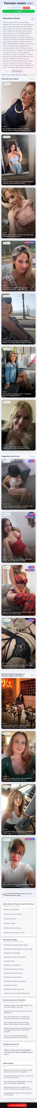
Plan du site (25, 1102)
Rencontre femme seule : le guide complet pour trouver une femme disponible (18, 1071)
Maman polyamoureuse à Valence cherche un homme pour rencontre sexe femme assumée (18, 1030)
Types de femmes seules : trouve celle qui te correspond (18, 1094)
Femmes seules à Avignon (12, 928)
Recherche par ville (16, 7)
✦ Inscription (18, 11)
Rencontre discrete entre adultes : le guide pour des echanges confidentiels (18, 1082)
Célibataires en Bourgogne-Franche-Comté (18, 949)
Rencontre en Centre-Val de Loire (15, 957)
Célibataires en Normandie (12, 977)
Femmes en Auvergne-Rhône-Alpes (16, 945)
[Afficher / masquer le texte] (32, 18)
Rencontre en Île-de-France (13, 973)
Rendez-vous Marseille (11, 909)
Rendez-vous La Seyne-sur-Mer (14, 933)
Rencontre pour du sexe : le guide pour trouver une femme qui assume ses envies (18, 1088)
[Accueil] (8, 8)
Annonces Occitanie (10, 985)
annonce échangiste (24, 1050)
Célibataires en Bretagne (12, 953)
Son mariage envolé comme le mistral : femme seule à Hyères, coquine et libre (17, 1023)
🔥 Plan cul (26, 7)
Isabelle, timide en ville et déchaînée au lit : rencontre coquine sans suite (18, 1006)
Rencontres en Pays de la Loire (14, 989)
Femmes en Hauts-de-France (13, 969)
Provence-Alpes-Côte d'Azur (14, 75)
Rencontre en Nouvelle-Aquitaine (15, 981)
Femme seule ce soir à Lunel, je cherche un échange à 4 (18, 1012)
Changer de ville (17, 71)
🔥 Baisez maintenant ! (17, 1105)
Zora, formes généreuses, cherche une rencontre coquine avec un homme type (17, 1017)
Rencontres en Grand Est (12, 965)
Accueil (3, 75)
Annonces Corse (9, 961)
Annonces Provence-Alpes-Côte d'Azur (17, 993)
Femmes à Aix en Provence (13, 914)
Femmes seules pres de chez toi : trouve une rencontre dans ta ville (18, 1076)
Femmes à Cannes (10, 919)
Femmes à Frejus (9, 923)
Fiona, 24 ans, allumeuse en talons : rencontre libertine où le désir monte (16, 1036)
